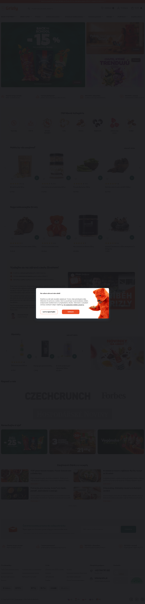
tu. (62, 304)
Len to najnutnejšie (49, 312)
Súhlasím (71, 312)
